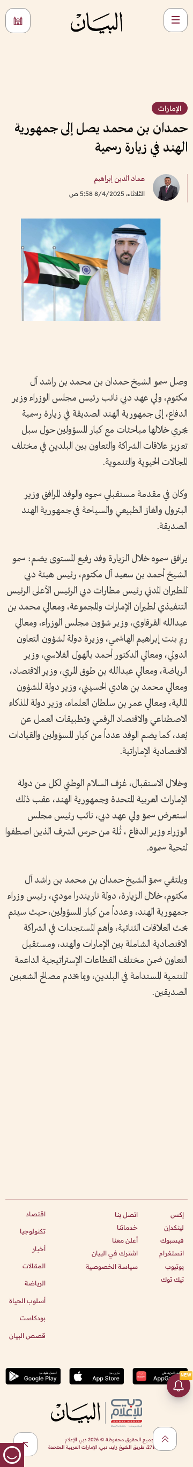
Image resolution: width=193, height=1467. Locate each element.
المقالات (34, 1266)
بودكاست (33, 1318)
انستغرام (171, 1253)
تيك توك (172, 1279)
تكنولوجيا (33, 1231)
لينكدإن (174, 1227)
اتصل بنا (126, 1214)
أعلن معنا (125, 1240)
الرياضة (35, 1283)
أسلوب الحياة (27, 1301)
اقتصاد (36, 1214)
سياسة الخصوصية (112, 1266)
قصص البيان (27, 1335)
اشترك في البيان (115, 1253)
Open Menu (175, 20)
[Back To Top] (165, 1439)
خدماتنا (127, 1227)
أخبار (39, 1249)
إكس (177, 1214)
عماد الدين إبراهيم (119, 179)
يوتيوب (174, 1266)
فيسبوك (172, 1240)
